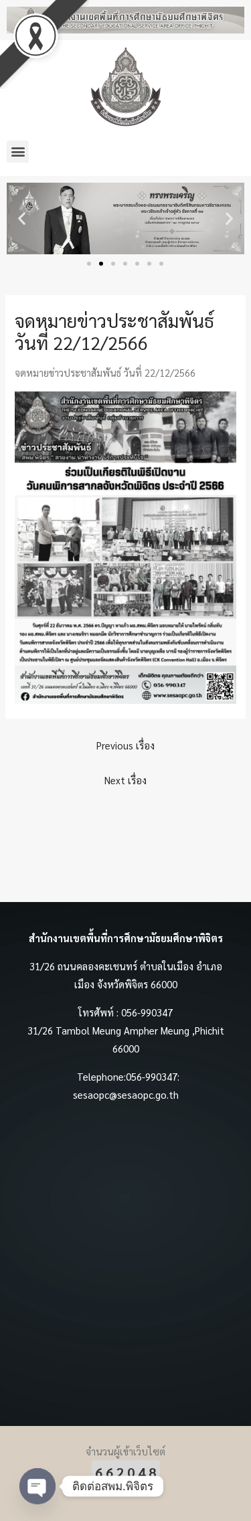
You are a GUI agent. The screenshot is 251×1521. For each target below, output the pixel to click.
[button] (18, 152)
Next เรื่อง (125, 780)
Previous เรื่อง (125, 745)
